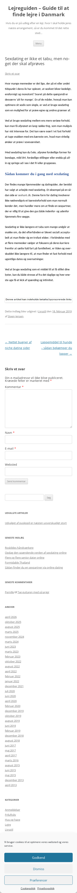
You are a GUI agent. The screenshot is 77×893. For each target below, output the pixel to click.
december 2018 (14, 735)
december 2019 (14, 711)
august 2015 (12, 765)
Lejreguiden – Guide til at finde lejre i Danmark (38, 11)
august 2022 (12, 666)
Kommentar (14, 387)
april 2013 (11, 785)
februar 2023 (12, 656)
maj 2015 (10, 775)
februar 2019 (12, 730)
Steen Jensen (15, 316)
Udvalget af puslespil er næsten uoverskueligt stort (36, 523)
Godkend (38, 857)
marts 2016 (11, 760)
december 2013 (14, 780)
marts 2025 (11, 632)
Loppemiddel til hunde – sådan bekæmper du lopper (56, 348)
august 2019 (12, 721)
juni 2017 (10, 745)
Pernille (9, 592)
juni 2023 (10, 646)
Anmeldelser (12, 810)
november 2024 (14, 637)
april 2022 (11, 671)
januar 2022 (12, 681)
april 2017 (11, 755)
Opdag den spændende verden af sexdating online (36, 552)
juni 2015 (10, 770)
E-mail (10, 448)
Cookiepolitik (28, 888)
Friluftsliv (10, 815)
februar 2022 (12, 676)
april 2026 (11, 617)
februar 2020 (12, 706)
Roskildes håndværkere (19, 548)
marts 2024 (11, 641)
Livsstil (42, 311)
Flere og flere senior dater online (24, 557)
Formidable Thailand (17, 562)
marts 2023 (11, 651)
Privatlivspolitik (45, 888)
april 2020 (11, 701)
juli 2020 (10, 691)
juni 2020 (10, 696)
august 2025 (12, 627)
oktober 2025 (13, 622)
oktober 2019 (13, 716)
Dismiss (38, 869)
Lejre (8, 824)
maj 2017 (10, 750)
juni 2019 (10, 726)
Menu (39, 43)
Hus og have (12, 820)
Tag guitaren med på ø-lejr (33, 592)
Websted (11, 464)
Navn (10, 433)
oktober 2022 (13, 661)
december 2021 (14, 686)
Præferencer (38, 880)
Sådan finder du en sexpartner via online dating (34, 567)
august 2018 (12, 740)
